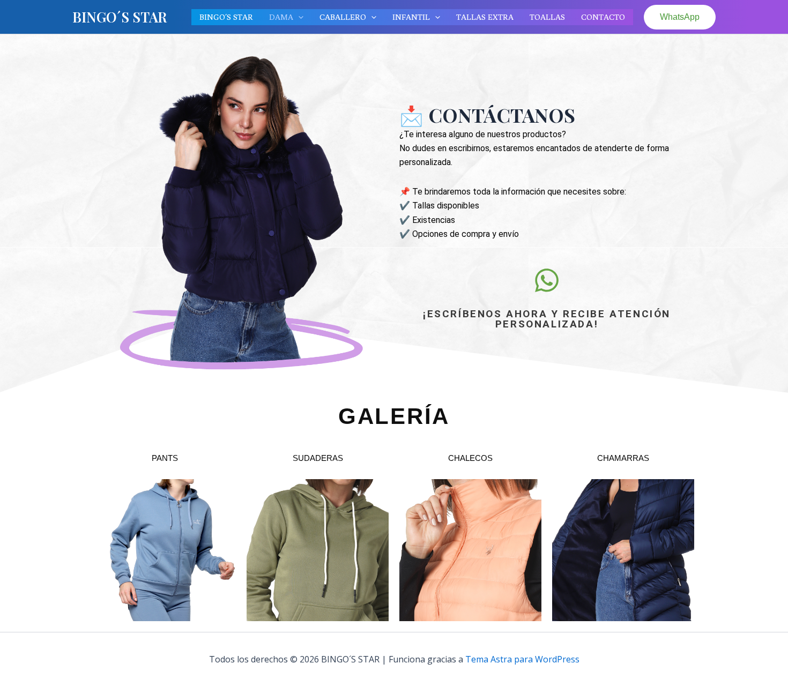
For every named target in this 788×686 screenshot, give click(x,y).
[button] (680, 17)
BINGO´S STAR (119, 17)
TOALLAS (547, 16)
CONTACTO (603, 16)
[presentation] (298, 17)
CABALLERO (342, 16)
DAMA (281, 16)
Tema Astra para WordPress (522, 659)
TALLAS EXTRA (485, 16)
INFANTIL (411, 16)
